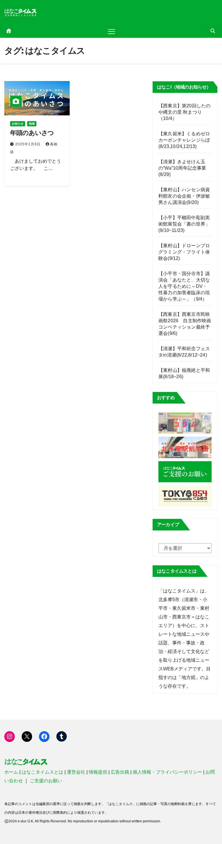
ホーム (11, 772)
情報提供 (98, 772)
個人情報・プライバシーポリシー (167, 772)
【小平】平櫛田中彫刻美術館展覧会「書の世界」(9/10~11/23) (184, 224)
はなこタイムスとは (42, 772)
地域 (32, 123)
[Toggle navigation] (111, 31)
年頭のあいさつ (32, 133)
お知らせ (17, 123)
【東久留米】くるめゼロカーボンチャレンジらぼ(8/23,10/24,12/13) (184, 140)
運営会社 (76, 772)
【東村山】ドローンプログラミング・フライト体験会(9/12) (184, 252)
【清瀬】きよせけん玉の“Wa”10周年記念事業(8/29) (182, 168)
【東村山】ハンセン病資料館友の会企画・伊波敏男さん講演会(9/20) (184, 196)
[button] (213, 31)
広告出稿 (120, 772)
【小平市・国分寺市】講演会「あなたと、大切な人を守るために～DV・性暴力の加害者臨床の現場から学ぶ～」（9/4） (184, 286)
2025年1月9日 (28, 144)
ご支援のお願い (46, 780)
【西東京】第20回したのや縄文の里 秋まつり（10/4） (184, 112)
